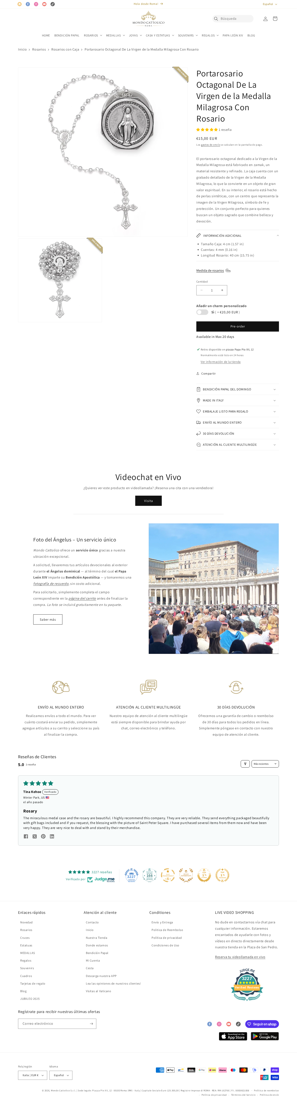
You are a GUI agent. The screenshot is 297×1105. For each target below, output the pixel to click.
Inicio (22, 49)
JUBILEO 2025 (30, 999)
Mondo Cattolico (60, 1090)
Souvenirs (27, 968)
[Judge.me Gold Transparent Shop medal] (168, 875)
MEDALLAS (27, 953)
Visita (148, 501)
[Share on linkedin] (52, 837)
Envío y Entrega (162, 922)
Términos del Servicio (243, 1094)
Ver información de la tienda (221, 362)
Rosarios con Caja (65, 49)
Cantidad (202, 281)
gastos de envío (210, 144)
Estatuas (26, 945)
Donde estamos (97, 945)
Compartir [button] (208, 373)
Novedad (26, 922)
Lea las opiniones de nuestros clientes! (113, 983)
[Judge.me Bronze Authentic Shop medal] (186, 875)
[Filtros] (245, 764)
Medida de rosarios (210, 270)
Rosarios (39, 49)
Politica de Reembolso (167, 930)
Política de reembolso (266, 1090)
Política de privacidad (167, 938)
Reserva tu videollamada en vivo (240, 957)
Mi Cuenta (93, 960)
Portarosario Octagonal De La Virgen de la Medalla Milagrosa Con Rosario (142, 49)
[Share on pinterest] (43, 837)
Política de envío (269, 1094)
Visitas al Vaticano (98, 991)
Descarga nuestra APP (101, 976)
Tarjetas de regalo (32, 983)
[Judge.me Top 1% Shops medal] (204, 875)
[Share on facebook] (25, 837)
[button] (217, 18)
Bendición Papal (97, 953)
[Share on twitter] (34, 837)
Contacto (92, 922)
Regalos (25, 960)
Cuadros (26, 976)
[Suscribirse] (91, 1024)
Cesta (90, 968)
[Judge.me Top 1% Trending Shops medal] (222, 875)
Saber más (48, 619)
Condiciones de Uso (165, 945)
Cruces (25, 938)
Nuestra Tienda (96, 938)
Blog (23, 991)
